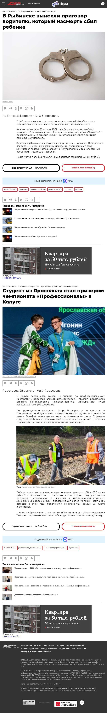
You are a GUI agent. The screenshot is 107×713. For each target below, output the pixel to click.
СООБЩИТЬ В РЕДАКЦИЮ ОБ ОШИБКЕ (36, 652)
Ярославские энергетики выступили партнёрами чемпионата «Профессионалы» (49, 577)
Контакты (81, 649)
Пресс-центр (49, 645)
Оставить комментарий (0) (83, 168)
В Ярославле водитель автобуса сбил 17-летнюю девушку (39, 227)
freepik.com (8, 102)
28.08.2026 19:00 (9, 286)
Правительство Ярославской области (19, 377)
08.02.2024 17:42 (9, 11)
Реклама (60, 645)
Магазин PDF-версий (75, 645)
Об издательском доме (31, 645)
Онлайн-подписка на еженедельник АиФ (39, 649)
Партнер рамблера (44, 703)
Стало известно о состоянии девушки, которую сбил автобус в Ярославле (46, 218)
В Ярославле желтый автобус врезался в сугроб (35, 236)
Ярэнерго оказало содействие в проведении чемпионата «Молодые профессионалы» (52, 586)
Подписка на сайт (67, 649)
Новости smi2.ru (12, 278)
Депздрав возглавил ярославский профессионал (36, 595)
